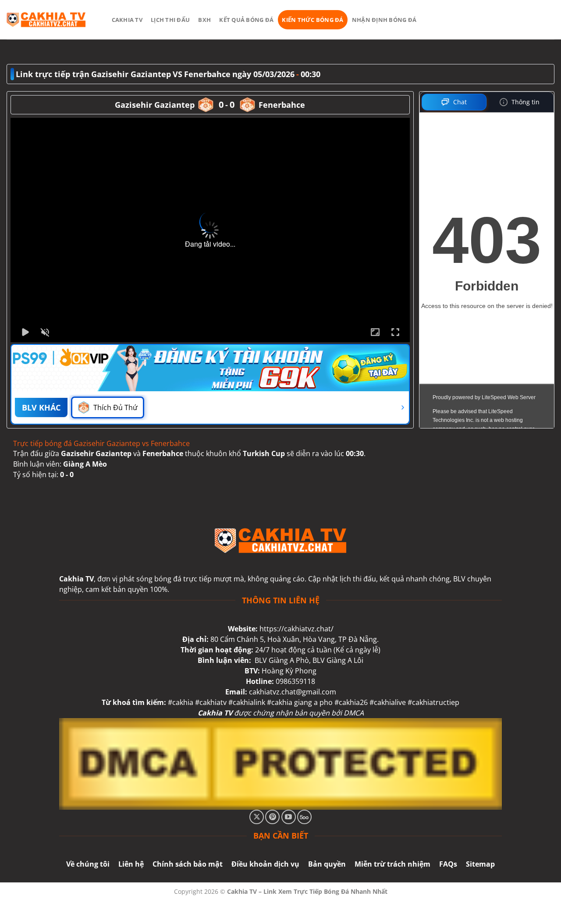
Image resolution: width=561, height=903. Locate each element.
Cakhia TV (127, 20)
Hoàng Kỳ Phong (289, 671)
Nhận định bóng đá (384, 20)
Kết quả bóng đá (246, 20)
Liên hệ (131, 864)
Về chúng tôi (88, 864)
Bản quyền (327, 864)
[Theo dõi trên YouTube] (288, 817)
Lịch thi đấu (170, 20)
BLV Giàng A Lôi (337, 660)
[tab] (454, 102)
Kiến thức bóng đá (312, 20)
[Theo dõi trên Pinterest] (272, 817)
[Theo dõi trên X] (256, 817)
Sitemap (480, 864)
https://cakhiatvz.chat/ (296, 629)
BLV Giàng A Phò (282, 660)
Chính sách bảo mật (188, 864)
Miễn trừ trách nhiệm (392, 864)
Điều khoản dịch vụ (265, 864)
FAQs (448, 864)
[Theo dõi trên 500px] (304, 817)
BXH (204, 20)
